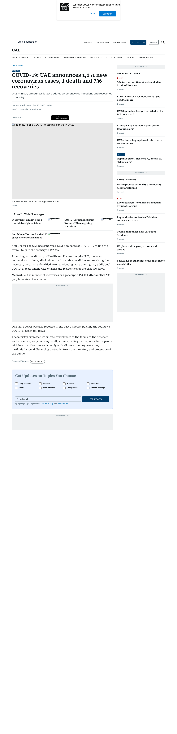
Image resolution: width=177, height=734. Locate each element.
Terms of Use (62, 404)
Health (20, 66)
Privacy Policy (47, 404)
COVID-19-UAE (37, 361)
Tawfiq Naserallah (20, 109)
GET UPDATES (96, 399)
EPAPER (153, 42)
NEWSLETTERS (138, 42)
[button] (14, 42)
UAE (13, 66)
